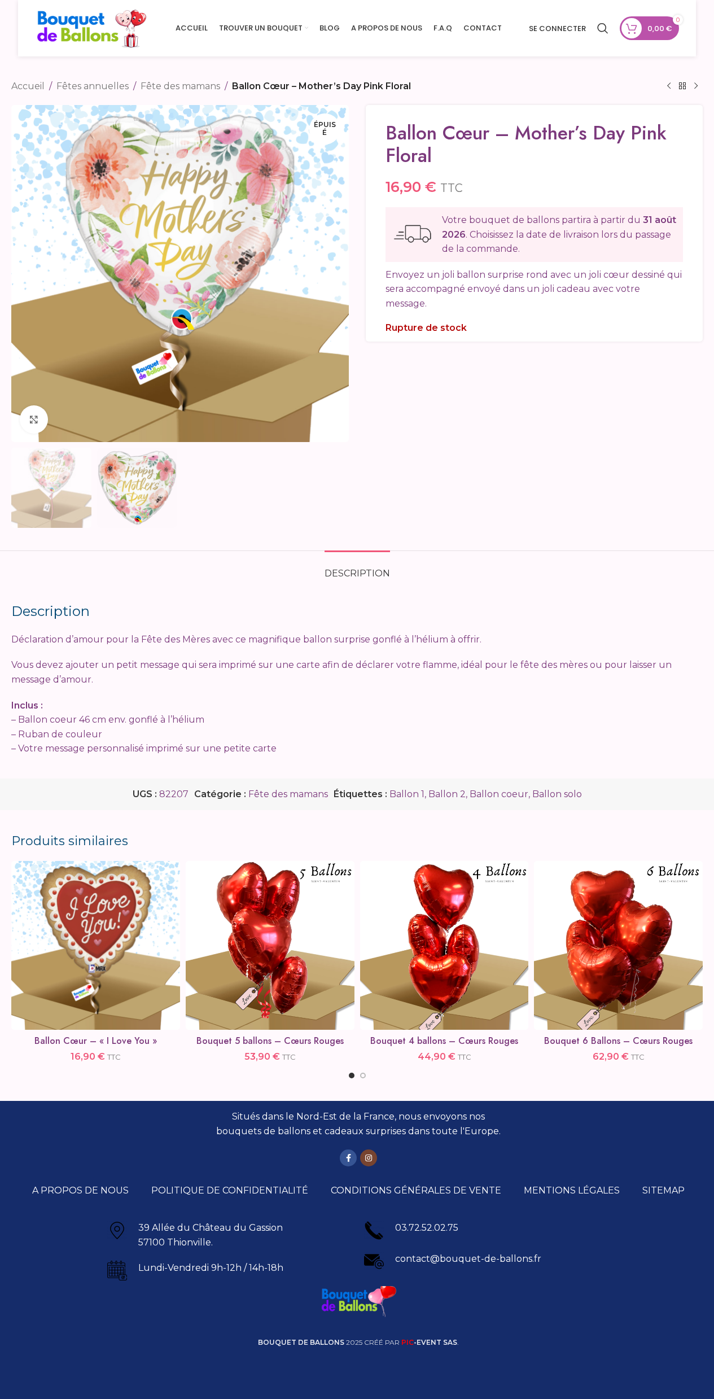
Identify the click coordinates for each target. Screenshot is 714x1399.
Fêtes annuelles (92, 86)
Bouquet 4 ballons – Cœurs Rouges (444, 1040)
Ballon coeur (499, 794)
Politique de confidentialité (229, 1190)
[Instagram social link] (368, 1157)
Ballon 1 (406, 794)
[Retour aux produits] (682, 86)
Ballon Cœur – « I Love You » (95, 1040)
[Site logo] (91, 27)
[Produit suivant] (696, 86)
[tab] (357, 567)
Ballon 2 (447, 794)
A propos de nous (80, 1190)
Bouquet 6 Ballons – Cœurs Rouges (618, 1040)
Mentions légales (572, 1190)
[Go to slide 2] (363, 1075)
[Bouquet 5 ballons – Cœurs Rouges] (270, 945)
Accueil (28, 86)
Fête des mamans (180, 86)
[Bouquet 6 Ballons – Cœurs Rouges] (618, 945)
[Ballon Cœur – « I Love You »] (95, 945)
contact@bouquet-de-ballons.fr (468, 1258)
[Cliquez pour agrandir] (34, 419)
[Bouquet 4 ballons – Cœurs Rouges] (444, 945)
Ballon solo (557, 794)
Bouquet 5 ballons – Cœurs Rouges (270, 1040)
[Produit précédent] (669, 86)
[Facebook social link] (348, 1157)
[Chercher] (603, 28)
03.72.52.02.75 (426, 1227)
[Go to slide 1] (351, 1075)
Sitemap (663, 1190)
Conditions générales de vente (416, 1190)
